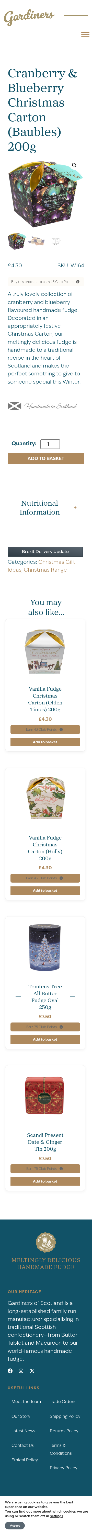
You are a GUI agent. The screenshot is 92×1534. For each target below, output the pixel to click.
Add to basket (46, 458)
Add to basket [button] (45, 742)
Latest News (23, 1431)
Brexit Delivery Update (45, 551)
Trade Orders (62, 1401)
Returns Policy (64, 1431)
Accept (15, 1526)
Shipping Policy (65, 1416)
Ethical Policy (25, 1460)
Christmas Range (45, 569)
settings (56, 1516)
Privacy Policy (63, 1468)
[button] (74, 165)
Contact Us (23, 1445)
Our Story (21, 1416)
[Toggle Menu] (85, 34)
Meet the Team (26, 1401)
